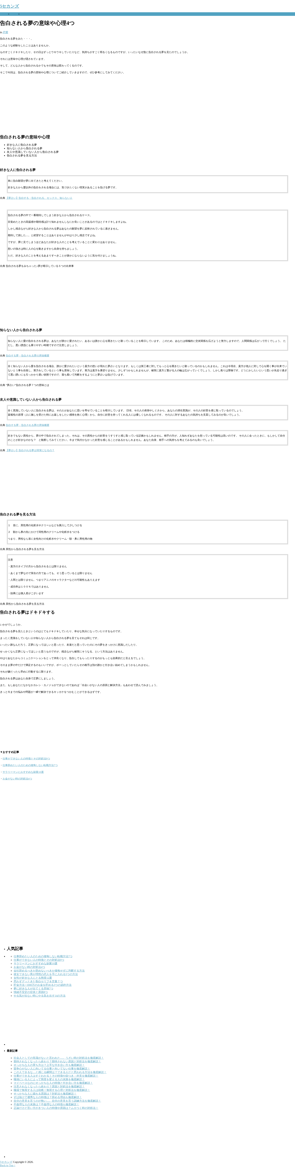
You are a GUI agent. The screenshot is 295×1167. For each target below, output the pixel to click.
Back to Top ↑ (7, 1165)
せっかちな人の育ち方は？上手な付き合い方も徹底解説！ (49, 1065)
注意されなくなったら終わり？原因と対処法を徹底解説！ (49, 1086)
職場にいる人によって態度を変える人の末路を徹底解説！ (49, 1079)
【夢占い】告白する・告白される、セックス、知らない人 (39, 198)
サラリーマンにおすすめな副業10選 (23, 772)
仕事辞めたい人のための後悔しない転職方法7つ (30, 765)
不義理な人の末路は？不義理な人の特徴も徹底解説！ (46, 1104)
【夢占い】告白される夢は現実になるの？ (30, 450)
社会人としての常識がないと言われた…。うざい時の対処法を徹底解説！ (59, 1057)
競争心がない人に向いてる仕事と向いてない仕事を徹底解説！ (52, 1068)
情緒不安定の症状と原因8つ (31, 992)
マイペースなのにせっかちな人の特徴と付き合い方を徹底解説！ (53, 1082)
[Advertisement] (102, 104)
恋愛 (13, 13)
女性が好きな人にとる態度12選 (33, 977)
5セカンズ (9, 6)
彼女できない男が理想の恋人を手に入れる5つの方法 (46, 974)
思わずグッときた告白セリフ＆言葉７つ (38, 981)
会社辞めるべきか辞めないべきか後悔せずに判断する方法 (49, 970)
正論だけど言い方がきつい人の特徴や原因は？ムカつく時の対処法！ (56, 1108)
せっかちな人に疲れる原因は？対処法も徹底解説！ (45, 1093)
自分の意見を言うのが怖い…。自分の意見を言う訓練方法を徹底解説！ (57, 1100)
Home (3, 13)
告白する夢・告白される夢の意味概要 (27, 355)
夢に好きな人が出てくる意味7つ (33, 988)
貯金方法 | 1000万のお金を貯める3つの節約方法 (43, 984)
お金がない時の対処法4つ (17, 778)
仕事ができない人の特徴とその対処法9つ (26, 758)
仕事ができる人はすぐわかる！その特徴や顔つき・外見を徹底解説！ (56, 1075)
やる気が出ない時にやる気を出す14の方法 (40, 995)
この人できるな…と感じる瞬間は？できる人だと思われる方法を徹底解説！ (60, 1072)
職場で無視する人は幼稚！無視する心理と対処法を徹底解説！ (52, 1090)
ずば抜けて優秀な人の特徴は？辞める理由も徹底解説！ (48, 1097)
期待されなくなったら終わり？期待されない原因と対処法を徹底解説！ (57, 1061)
